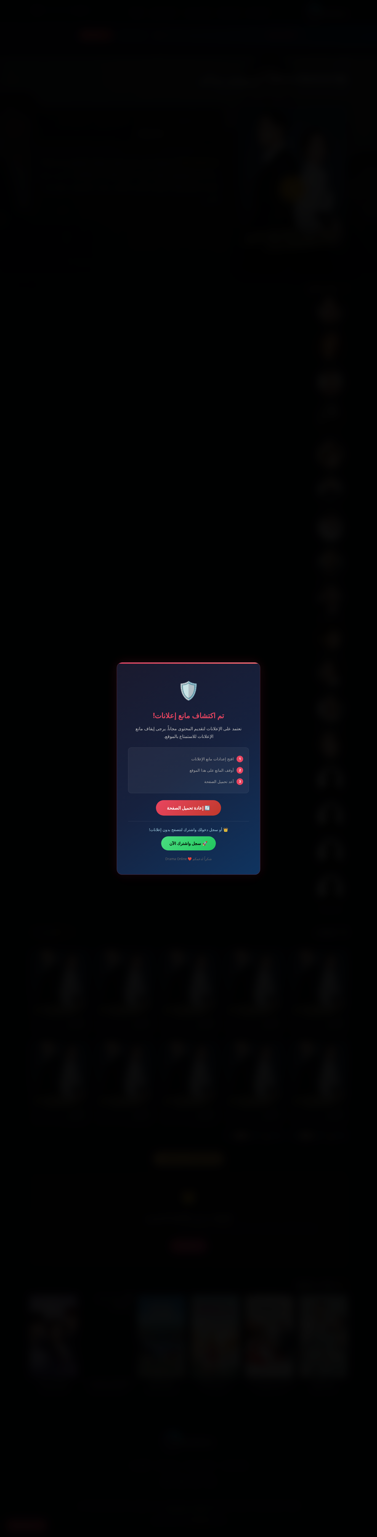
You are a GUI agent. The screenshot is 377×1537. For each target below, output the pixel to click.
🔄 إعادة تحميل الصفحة (188, 808)
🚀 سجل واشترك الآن (188, 843)
